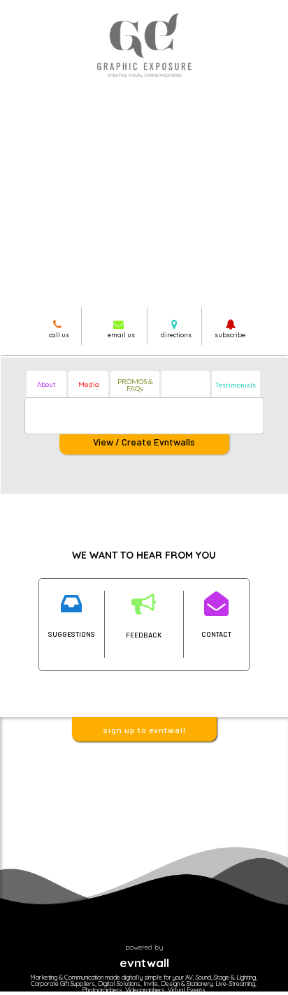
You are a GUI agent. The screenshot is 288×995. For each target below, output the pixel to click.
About (46, 384)
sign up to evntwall (144, 730)
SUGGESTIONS (71, 634)
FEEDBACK (143, 635)
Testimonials (235, 385)
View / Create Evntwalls (144, 442)
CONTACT (216, 634)
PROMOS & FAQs (135, 384)
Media (88, 384)
